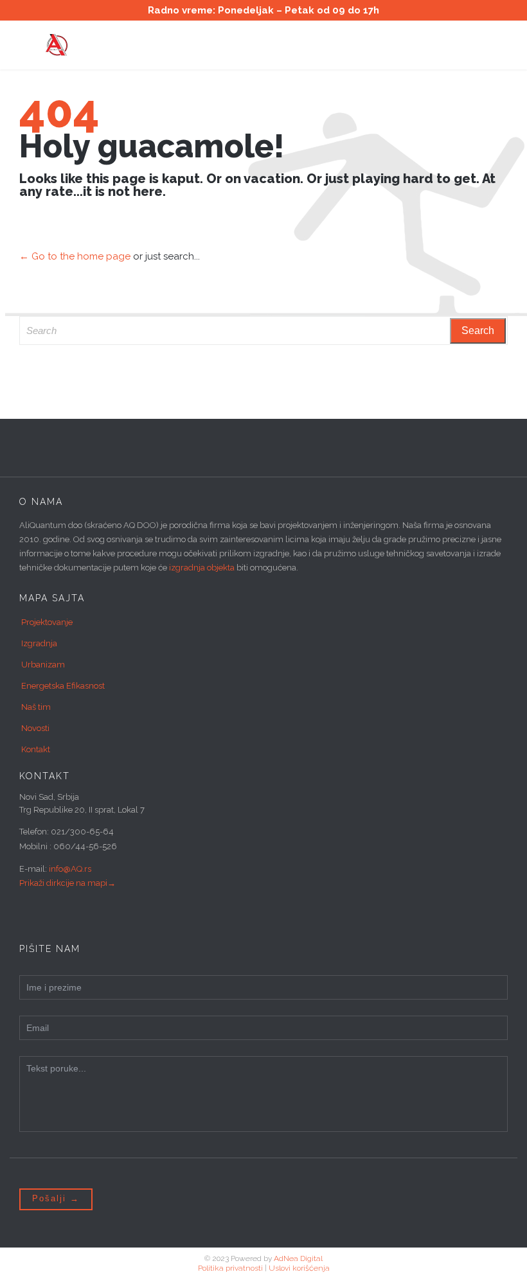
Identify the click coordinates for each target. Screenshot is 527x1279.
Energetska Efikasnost (63, 686)
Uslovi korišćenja (299, 1268)
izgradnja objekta (202, 567)
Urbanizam (43, 664)
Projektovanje (47, 622)
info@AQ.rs (70, 869)
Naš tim (36, 707)
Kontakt (35, 749)
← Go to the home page (74, 256)
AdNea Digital (298, 1258)
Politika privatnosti (230, 1268)
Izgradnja (39, 643)
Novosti (35, 728)
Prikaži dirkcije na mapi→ (67, 883)
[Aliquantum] (273, 45)
